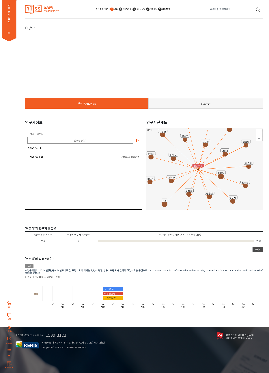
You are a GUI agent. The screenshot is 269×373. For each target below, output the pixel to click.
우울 (116, 9)
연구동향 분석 (9, 13)
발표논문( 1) (80, 140)
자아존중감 (166, 9)
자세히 (258, 249)
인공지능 (153, 9)
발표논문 (205, 103)
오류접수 (9, 343)
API (9, 355)
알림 (9, 319)
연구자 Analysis (87, 103)
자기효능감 (141, 9)
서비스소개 (9, 367)
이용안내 (9, 331)
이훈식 (40, 134)
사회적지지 (127, 9)
